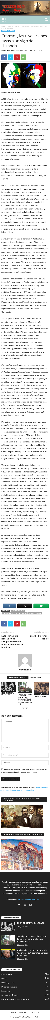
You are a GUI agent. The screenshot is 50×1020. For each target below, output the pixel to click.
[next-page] (26, 708)
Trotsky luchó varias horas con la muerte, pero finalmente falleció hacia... (32, 939)
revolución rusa (35, 613)
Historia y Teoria (13, 26)
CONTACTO (35, 1013)
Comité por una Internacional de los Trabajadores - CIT (9, 690)
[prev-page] (23, 708)
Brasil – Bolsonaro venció (39, 637)
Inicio (3, 26)
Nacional (4, 979)
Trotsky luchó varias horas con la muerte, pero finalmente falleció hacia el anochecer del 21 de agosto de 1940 (25, 699)
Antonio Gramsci (18, 611)
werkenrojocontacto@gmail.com (30, 899)
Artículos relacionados (17, 678)
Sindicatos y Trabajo (9, 995)
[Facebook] (4, 57)
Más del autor (35, 678)
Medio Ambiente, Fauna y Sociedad (15, 999)
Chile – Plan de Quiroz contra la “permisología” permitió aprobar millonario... (32, 953)
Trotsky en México (40, 696)
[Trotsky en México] (41, 688)
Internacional (6, 974)
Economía (5, 991)
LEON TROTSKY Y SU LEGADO (7, 694)
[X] (10, 57)
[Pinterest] (17, 57)
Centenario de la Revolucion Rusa (15, 613)
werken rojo (9, 50)
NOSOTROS (23, 1013)
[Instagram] (25, 905)
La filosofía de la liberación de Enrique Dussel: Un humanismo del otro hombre (12, 641)
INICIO (13, 1013)
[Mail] (30, 905)
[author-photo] (25, 660)
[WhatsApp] (23, 57)
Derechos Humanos (9, 987)
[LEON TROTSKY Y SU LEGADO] (8, 687)
